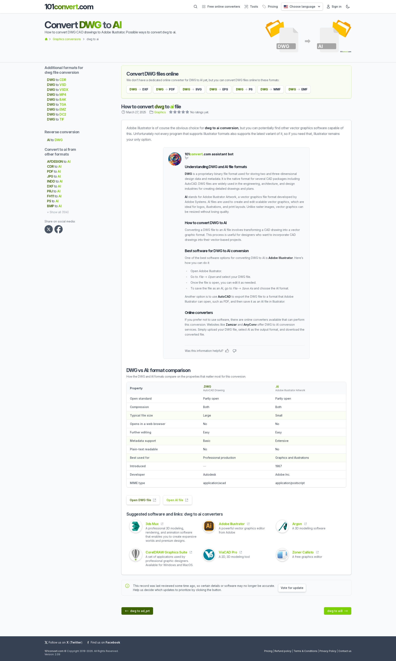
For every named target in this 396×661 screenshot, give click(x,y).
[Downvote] (234, 351)
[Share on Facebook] (59, 229)
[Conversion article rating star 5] (187, 112)
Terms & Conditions (305, 651)
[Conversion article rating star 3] (179, 112)
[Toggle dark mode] (347, 6)
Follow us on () (65, 642)
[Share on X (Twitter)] (49, 229)
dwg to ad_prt (140, 611)
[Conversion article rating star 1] (171, 112)
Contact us (344, 651)
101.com (69, 6)
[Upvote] (227, 351)
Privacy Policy (327, 651)
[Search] (195, 6)
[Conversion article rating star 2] (175, 112)
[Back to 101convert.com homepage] (46, 39)
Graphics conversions (67, 39)
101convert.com (54, 651)
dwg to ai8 (335, 611)
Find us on (105, 642)
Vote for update (292, 588)
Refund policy (283, 651)
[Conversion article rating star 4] (183, 112)
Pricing (268, 651)
